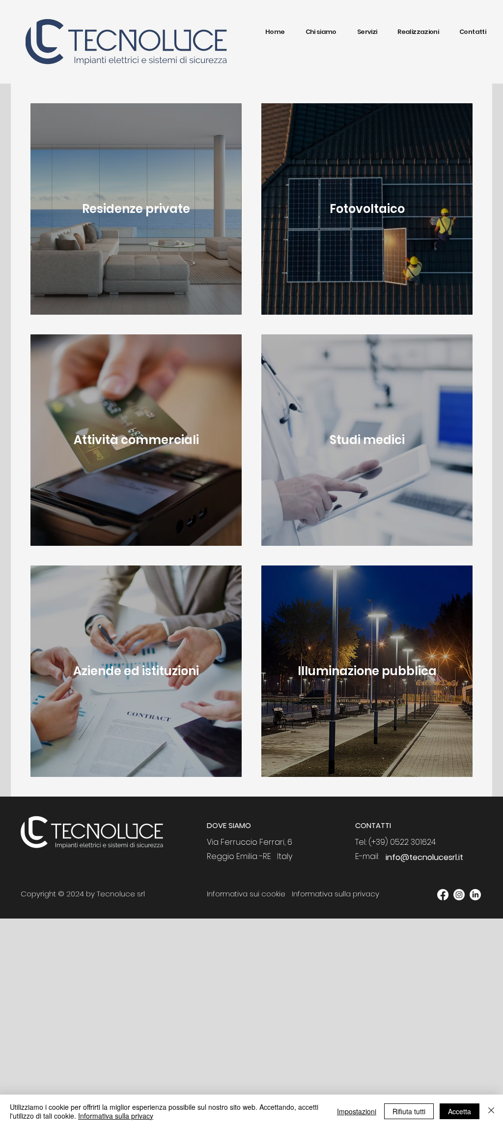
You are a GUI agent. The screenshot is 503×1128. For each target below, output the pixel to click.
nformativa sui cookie (246, 894)
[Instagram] (459, 894)
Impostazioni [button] (356, 1111)
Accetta (459, 1111)
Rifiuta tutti (408, 1111)
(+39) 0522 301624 (402, 842)
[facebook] (442, 894)
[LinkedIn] (475, 894)
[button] (367, 32)
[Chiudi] (491, 1111)
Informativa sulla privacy (115, 1116)
